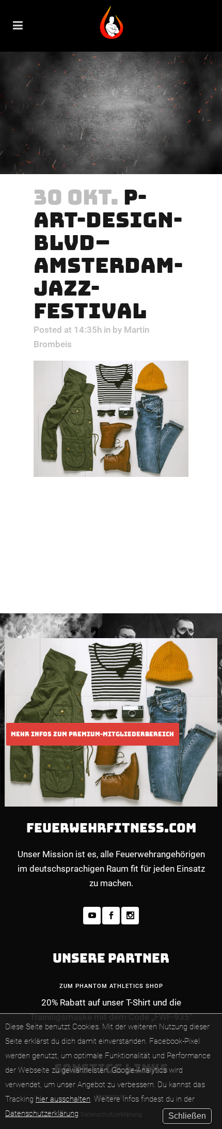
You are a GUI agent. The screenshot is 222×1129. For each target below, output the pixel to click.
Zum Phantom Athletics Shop (111, 986)
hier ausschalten (63, 1099)
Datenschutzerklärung (41, 1113)
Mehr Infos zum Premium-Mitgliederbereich (92, 734)
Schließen (187, 1115)
